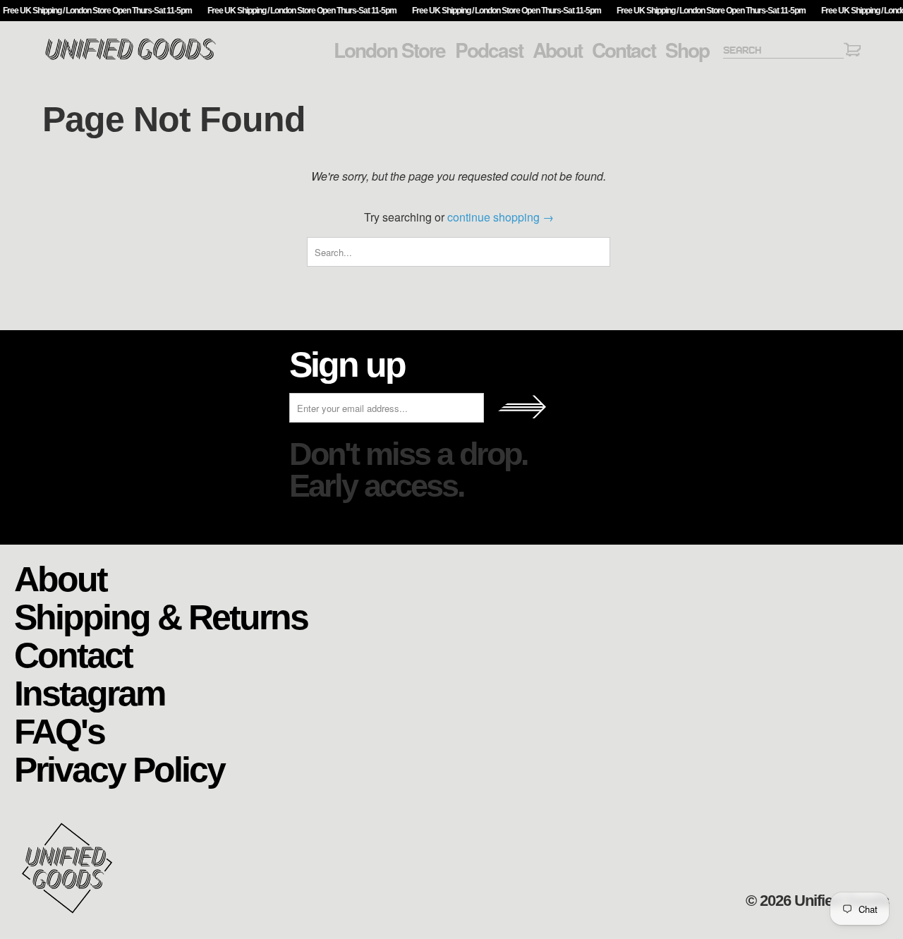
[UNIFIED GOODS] (130, 58)
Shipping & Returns (161, 616)
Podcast (489, 50)
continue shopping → (500, 217)
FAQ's (59, 730)
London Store (389, 50)
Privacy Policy (119, 768)
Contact (623, 50)
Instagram (89, 692)
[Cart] (852, 51)
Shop (687, 50)
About (557, 50)
